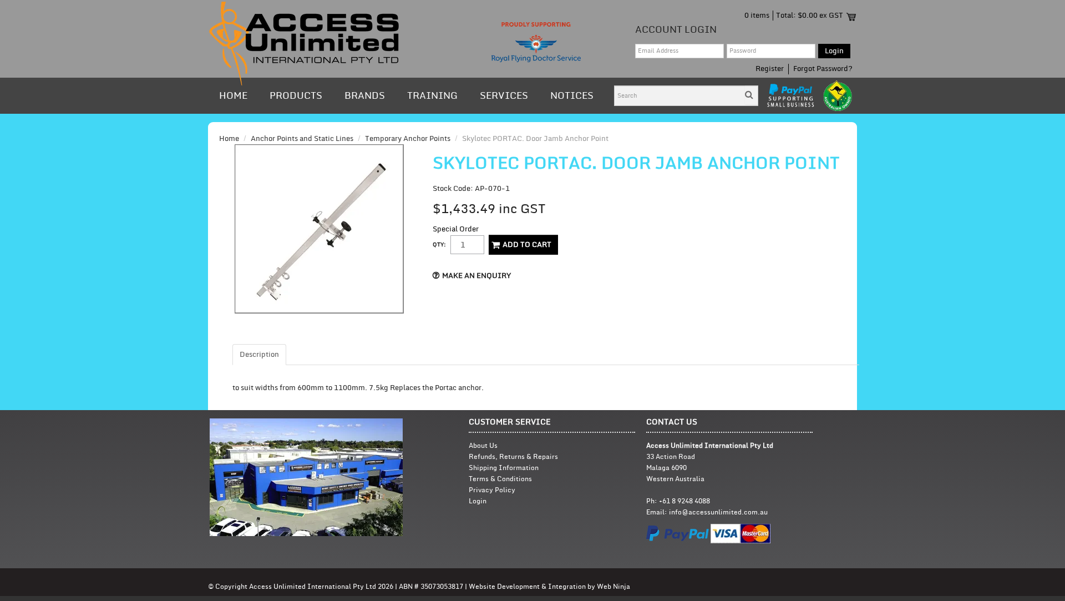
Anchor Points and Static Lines (302, 139)
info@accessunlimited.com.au (718, 512)
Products (296, 96)
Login (477, 501)
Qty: (439, 245)
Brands (364, 96)
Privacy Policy (492, 490)
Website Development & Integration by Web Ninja (549, 587)
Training (432, 96)
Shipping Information (504, 468)
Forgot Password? (823, 69)
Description (259, 355)
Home (233, 96)
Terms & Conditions (500, 479)
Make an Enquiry (476, 276)
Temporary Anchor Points (407, 139)
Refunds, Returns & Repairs (513, 457)
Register (769, 69)
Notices (572, 96)
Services (504, 96)
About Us (483, 446)
